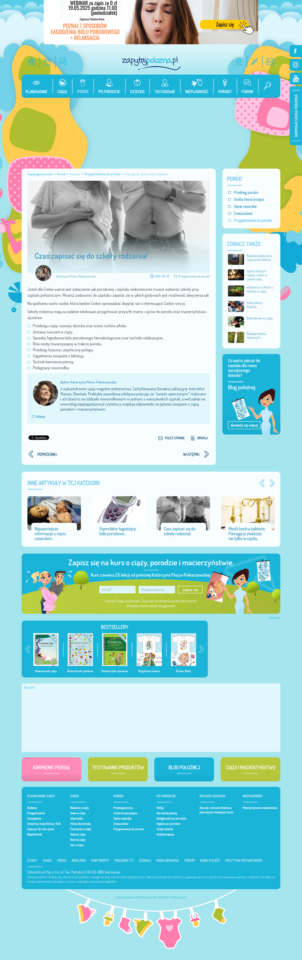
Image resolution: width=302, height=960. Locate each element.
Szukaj (145, 860)
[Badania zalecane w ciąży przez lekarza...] (236, 259)
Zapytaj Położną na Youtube (296, 79)
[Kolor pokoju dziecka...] (236, 306)
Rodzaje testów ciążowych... (256, 335)
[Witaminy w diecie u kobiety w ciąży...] (236, 290)
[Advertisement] (151, 131)
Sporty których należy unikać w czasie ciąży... (257, 275)
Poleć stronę (175, 438)
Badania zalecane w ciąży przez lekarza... (260, 258)
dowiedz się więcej (244, 425)
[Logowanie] (239, 61)
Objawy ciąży (78, 834)
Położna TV (124, 860)
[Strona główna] (31, 61)
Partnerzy (100, 860)
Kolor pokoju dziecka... (255, 304)
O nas (47, 860)
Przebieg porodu (246, 192)
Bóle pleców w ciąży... (261, 318)
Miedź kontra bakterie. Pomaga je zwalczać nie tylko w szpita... (247, 533)
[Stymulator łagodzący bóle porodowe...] (118, 513)
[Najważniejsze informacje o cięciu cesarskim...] (54, 513)
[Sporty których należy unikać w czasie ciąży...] (236, 274)
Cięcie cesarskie (245, 206)
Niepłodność (34, 834)
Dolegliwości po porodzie (171, 818)
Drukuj (202, 438)
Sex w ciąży (77, 845)
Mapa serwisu (167, 860)
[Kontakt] (270, 61)
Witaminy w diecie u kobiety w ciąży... (260, 289)
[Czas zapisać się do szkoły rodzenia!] (183, 513)
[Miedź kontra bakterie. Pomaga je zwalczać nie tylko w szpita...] (248, 513)
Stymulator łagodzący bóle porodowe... (117, 531)
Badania (32, 808)
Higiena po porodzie (168, 824)
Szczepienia (34, 818)
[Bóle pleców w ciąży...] (236, 321)
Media (61, 860)
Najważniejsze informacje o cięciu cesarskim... (50, 533)
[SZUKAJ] (265, 86)
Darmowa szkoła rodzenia (296, 115)
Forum (189, 860)
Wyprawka (76, 818)
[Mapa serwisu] (254, 61)
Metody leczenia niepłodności (260, 808)
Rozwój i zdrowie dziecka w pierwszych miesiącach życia (216, 810)
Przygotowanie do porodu (194, 276)
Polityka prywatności (244, 860)
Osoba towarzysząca (249, 199)
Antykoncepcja (165, 834)
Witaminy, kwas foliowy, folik (44, 824)
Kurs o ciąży (210, 860)
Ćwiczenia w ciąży (80, 829)
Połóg (160, 808)
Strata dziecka (165, 829)
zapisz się (190, 589)
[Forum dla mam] (63, 61)
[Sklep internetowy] (47, 61)
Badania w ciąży (79, 808)
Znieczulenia (243, 213)
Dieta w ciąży (78, 813)
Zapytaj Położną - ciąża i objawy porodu (151, 63)
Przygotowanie (36, 813)
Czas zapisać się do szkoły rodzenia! (179, 531)
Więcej (40, 416)
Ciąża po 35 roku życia (40, 829)
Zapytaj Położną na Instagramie (296, 65)
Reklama (79, 860)
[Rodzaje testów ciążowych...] (236, 337)
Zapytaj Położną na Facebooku (296, 51)
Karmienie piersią (167, 813)
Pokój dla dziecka (80, 824)
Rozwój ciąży (78, 840)
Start (32, 860)
